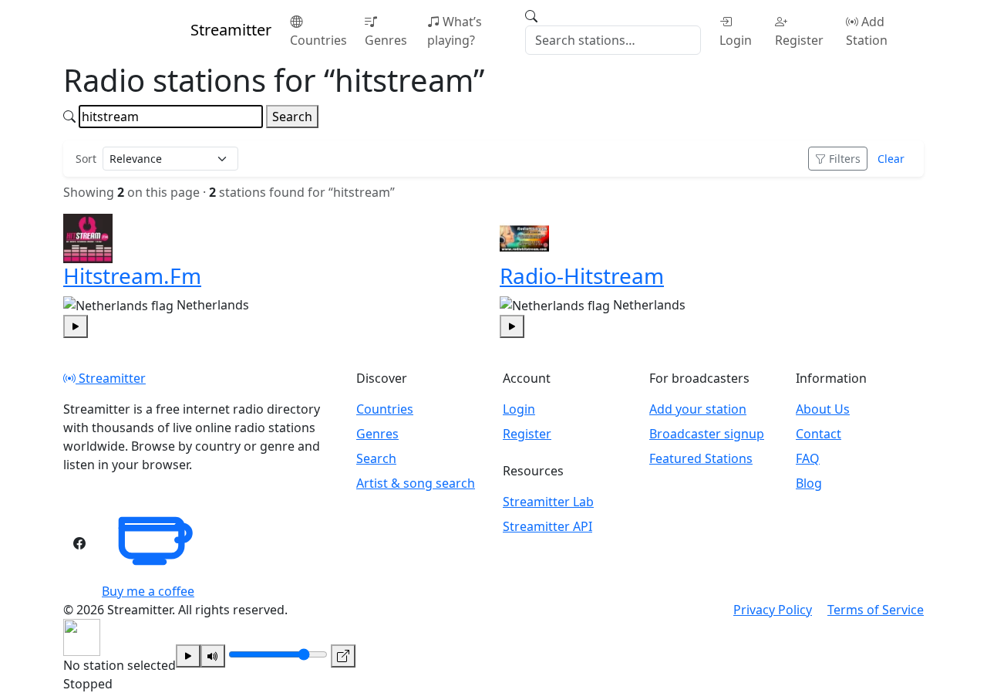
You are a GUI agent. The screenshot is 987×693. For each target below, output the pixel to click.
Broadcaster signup (706, 433)
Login (735, 40)
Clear (891, 158)
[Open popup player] (343, 656)
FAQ (808, 458)
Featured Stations (701, 458)
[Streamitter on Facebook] (79, 543)
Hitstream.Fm (132, 275)
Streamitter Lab (548, 501)
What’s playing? (454, 31)
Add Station (867, 31)
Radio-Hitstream (582, 275)
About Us (823, 409)
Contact (818, 433)
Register (799, 40)
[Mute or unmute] (212, 656)
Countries (318, 40)
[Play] (188, 656)
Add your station (697, 409)
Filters (845, 158)
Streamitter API (547, 526)
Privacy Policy (772, 609)
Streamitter (111, 378)
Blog (809, 483)
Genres (386, 40)
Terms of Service (875, 609)
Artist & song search (415, 483)
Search (292, 116)
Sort (86, 158)
